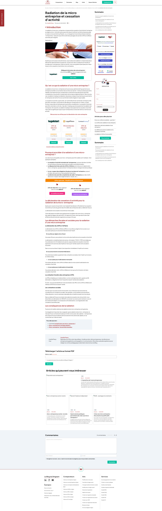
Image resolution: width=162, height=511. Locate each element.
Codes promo (107, 2)
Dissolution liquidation (87, 489)
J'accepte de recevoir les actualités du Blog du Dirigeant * (60, 360)
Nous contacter (47, 488)
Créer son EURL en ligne (68, 489)
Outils (83, 2)
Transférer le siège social (87, 482)
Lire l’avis (54, 138)
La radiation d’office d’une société (103, 134)
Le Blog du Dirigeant (47, 2)
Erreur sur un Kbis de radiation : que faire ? (105, 120)
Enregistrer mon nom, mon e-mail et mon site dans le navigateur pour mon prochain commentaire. (71, 458)
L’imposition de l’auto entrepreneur (91, 380)
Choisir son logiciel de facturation (89, 497)
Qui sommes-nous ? (48, 490)
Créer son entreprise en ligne (69, 479)
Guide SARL (104, 495)
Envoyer (49, 364)
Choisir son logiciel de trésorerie (89, 502)
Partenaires (69, 2)
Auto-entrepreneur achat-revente (57, 414)
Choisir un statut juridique (107, 482)
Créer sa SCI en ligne (68, 499)
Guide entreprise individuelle (107, 487)
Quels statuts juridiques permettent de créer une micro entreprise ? (79, 415)
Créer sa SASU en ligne (68, 496)
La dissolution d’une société (81, 7)
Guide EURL (104, 489)
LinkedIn (45, 480)
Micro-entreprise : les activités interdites (60, 327)
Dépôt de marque (86, 492)
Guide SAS (103, 497)
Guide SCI (103, 500)
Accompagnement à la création (108, 479)
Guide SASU (104, 492)
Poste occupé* (99, 104)
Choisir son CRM (86, 500)
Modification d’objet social (88, 487)
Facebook (49, 480)
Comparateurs (59, 2)
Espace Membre (93, 2)
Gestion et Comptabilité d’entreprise (56, 7)
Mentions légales (48, 493)
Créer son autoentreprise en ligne (70, 482)
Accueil (46, 7)
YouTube (53, 480)
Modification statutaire (87, 479)
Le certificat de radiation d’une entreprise (105, 122)
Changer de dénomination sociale (90, 484)
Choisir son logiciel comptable (89, 495)
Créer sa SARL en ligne (68, 491)
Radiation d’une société (93, 7)
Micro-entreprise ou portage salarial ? (60, 325)
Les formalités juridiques (70, 7)
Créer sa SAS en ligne (68, 494)
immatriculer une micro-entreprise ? (65, 323)
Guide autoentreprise (106, 484)
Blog (77, 2)
